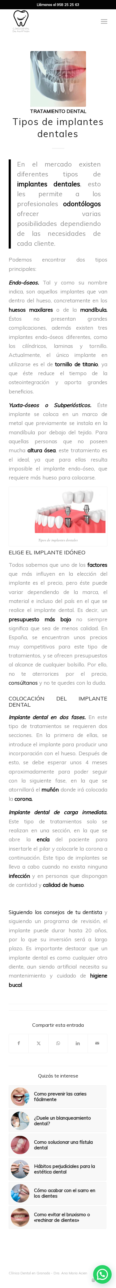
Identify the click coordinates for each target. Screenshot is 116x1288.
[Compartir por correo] (97, 1043)
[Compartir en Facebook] (18, 1043)
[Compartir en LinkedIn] (77, 1043)
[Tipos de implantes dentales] (58, 79)
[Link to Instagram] (93, 1280)
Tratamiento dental (58, 111)
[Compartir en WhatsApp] (58, 1043)
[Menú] (104, 21)
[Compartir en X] (38, 1043)
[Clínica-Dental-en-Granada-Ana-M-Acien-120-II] (48, 21)
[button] (102, 1274)
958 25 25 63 (68, 4)
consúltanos (23, 682)
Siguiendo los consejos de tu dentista (55, 912)
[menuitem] (104, 21)
